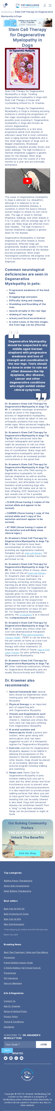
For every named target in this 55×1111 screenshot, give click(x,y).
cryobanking (25, 615)
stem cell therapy (33, 553)
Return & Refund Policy (15, 1011)
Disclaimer (9, 1027)
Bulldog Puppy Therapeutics (18, 880)
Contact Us (9, 1001)
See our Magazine (13, 983)
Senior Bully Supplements (16, 886)
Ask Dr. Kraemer (12, 1006)
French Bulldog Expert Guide (18, 962)
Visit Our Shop (27, 853)
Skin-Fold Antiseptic (14, 924)
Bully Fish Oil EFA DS (14, 908)
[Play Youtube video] (27, 181)
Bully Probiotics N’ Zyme (16, 914)
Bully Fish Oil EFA (12, 919)
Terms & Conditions (14, 1021)
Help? (7, 1050)
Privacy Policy (11, 1016)
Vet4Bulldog (7, 12)
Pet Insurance (11, 978)
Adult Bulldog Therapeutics (17, 891)
